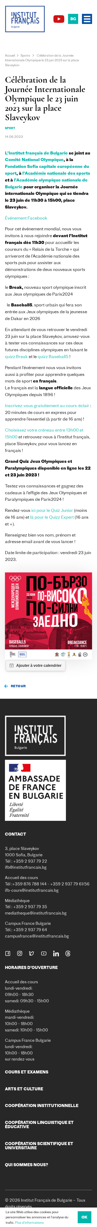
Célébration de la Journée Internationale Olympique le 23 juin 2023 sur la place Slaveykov (42, 60)
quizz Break (16, 356)
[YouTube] (58, 19)
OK (84, 1217)
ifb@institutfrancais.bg (26, 867)
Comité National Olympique (34, 159)
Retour (18, 686)
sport (10, 128)
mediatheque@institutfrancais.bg (36, 913)
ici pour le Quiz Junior (52, 510)
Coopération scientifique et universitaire (39, 1145)
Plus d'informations (29, 1222)
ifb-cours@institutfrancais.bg (32, 890)
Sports (25, 55)
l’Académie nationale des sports (56, 173)
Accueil (10, 55)
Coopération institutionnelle (41, 1105)
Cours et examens (26, 1071)
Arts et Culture (24, 1088)
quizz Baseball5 (53, 356)
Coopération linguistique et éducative (39, 1124)
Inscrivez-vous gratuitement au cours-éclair (47, 405)
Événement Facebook (26, 218)
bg (73, 18)
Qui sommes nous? (26, 1164)
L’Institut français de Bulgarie (36, 153)
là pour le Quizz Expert (52, 517)
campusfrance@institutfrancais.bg (37, 936)
